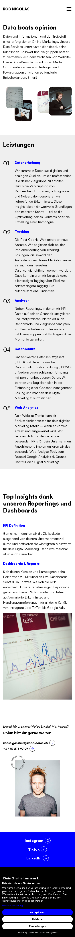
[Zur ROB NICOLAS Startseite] (16, 9)
